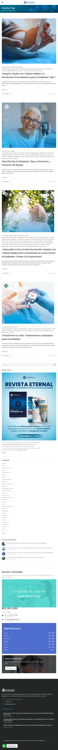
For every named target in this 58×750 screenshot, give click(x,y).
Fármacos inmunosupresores (16, 241)
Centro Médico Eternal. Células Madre (27, 68)
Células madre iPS (12, 237)
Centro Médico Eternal (6, 153)
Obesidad (27, 156)
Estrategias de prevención (33, 330)
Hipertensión (17, 156)
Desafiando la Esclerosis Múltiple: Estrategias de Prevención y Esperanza (25, 557)
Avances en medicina (6, 68)
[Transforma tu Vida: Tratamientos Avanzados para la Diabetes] (28, 303)
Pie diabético (5, 515)
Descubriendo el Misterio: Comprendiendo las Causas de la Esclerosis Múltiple (26, 543)
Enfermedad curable (35, 239)
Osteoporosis (5, 511)
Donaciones (27, 239)
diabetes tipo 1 (38, 68)
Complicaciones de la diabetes (18, 153)
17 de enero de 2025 (7, 722)
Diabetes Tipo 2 (50, 153)
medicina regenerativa (27, 242)
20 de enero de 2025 (7, 716)
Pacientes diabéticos (48, 242)
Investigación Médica (10, 70)
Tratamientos (24, 246)
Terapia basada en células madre (26, 244)
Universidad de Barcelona (33, 246)
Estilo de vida (24, 330)
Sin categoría (5, 522)
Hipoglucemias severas (28, 241)
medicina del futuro (10, 242)
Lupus (3, 504)
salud (7, 332)
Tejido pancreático (14, 244)
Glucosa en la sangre (44, 154)
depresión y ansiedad (7, 483)
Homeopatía (4, 499)
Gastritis (4, 493)
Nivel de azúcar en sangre (37, 242)
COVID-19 (4, 481)
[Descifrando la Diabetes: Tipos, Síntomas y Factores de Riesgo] (29, 125)
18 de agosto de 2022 (11, 545)
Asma (3, 465)
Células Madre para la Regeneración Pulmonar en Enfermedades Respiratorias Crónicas (27, 725)
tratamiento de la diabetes (15, 246)
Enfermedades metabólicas (8, 154)
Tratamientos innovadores (36, 70)
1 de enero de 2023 (6, 151)
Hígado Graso (5, 495)
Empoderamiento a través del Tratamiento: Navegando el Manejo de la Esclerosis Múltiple (30, 552)
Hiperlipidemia (11, 156)
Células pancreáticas (21, 237)
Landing (26, 235)
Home (3, 10)
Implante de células (38, 241)
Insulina (44, 68)
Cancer (3, 470)
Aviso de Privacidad (50, 740)
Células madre (15, 68)
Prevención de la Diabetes (45, 156)
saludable (11, 332)
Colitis (3, 477)
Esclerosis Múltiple (6, 490)
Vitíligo (3, 533)
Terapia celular (26, 70)
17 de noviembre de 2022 (7, 327)
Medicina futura (18, 242)
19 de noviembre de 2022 (7, 235)
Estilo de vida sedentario (19, 154)
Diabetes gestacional (34, 153)
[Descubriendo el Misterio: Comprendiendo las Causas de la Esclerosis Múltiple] (3, 544)
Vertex (40, 246)
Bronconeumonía (6, 468)
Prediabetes (36, 156)
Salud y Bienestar (5, 244)
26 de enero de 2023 (6, 67)
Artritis (3, 463)
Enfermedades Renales (7, 488)
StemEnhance (5, 524)
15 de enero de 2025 (7, 727)
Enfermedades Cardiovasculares (47, 239)
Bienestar (15, 328)
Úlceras (3, 529)
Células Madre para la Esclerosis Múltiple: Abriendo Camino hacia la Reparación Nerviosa (29, 548)
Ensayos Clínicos (5, 241)
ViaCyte (44, 246)
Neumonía (4, 508)
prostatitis (4, 517)
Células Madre (15, 67)
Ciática (3, 474)
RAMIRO (50, 94)
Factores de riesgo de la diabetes (32, 154)
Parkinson (4, 513)
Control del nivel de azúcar (42, 237)
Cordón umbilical (6, 479)
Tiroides (3, 526)
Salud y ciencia (19, 70)
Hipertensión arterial (6, 497)
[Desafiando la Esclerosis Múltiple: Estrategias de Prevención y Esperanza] (3, 558)
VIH (2, 531)
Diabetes (20, 67)
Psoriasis (4, 520)
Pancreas (32, 156)
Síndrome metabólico (13, 158)
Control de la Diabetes (46, 328)
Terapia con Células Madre (39, 244)
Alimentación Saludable (7, 328)
